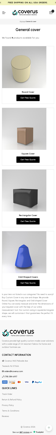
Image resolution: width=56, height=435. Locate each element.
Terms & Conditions (10, 411)
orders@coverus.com (13, 371)
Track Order (7, 394)
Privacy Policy (8, 405)
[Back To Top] (49, 428)
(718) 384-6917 (10, 376)
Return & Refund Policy (12, 399)
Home (22, 21)
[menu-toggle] (4, 13)
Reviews (5, 416)
